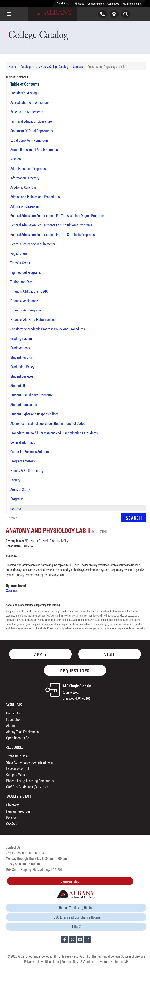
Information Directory (24, 177)
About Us (79, 3)
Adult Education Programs (28, 168)
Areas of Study (20, 489)
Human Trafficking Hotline (76, 907)
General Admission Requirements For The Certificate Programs (52, 234)
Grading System (21, 338)
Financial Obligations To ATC (29, 291)
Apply (40, 654)
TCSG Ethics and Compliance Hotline (76, 917)
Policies (11, 817)
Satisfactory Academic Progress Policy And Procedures (47, 328)
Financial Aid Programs (26, 310)
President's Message (24, 92)
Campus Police (96, 3)
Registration (18, 253)
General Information (23, 442)
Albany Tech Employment (23, 731)
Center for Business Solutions (30, 451)
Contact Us (113, 3)
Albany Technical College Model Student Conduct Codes (47, 423)
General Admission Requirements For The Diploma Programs (51, 225)
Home (12, 66)
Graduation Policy (22, 366)
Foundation (13, 719)
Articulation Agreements (26, 111)
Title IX (76, 926)
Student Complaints (23, 404)
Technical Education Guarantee (31, 121)
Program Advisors (22, 461)
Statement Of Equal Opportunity (31, 130)
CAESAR (11, 823)
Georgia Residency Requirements (32, 244)
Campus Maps (15, 774)
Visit (109, 654)
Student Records (21, 357)
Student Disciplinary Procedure (31, 395)
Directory (12, 805)
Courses (78, 66)
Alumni (11, 725)
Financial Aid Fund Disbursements (33, 319)
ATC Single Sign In (132, 3)
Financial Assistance (24, 300)
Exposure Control (17, 768)
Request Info (75, 670)
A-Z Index (86, 961)
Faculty (15, 480)
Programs (17, 498)
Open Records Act (18, 737)
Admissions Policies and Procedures (35, 196)
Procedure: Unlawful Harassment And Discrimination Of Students (54, 432)
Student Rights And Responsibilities (34, 413)
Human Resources (18, 811)
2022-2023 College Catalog (52, 66)
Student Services (21, 376)
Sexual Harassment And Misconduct (34, 149)
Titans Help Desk (17, 755)
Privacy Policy (33, 961)
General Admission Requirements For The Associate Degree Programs (57, 215)
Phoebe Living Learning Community (30, 780)
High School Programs (25, 272)
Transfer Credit (20, 262)
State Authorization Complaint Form (30, 762)
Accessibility (70, 961)
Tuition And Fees (21, 281)
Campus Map (70, 881)
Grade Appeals (20, 347)
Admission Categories (25, 206)
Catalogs (26, 66)
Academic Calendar (23, 187)
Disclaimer (52, 961)
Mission (15, 159)
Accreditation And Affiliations (29, 102)
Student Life (18, 385)
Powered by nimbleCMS (113, 961)
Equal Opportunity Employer (29, 140)
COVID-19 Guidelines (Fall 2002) (27, 786)
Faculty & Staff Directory (26, 470)
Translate (62, 3)
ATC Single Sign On (77, 691)
